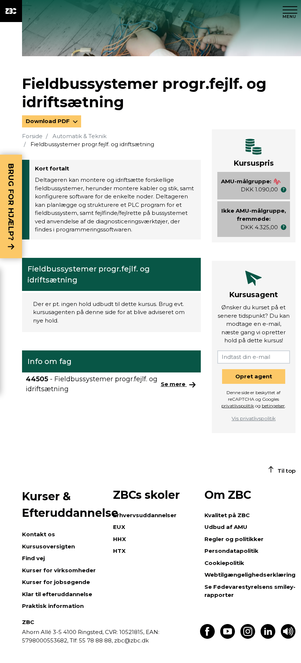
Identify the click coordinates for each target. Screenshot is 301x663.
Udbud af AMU (225, 526)
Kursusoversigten (48, 546)
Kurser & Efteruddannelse (64, 505)
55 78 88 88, (95, 640)
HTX (119, 550)
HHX (119, 539)
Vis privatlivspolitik (254, 418)
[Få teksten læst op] (288, 636)
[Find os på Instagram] (247, 636)
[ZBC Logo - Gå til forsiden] (11, 11)
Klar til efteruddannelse (57, 594)
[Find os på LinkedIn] (268, 636)
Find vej (33, 558)
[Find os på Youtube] (227, 636)
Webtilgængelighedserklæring (249, 574)
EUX (119, 526)
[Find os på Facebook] (207, 636)
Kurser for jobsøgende (56, 582)
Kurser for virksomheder (59, 570)
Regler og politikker (234, 539)
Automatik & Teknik (79, 136)
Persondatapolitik (231, 550)
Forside (32, 136)
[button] (283, 189)
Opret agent (253, 376)
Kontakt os (38, 534)
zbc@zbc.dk (131, 640)
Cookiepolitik (224, 562)
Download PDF (48, 121)
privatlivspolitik (237, 405)
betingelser (273, 405)
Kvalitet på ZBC (227, 515)
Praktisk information (53, 605)
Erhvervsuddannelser (145, 515)
